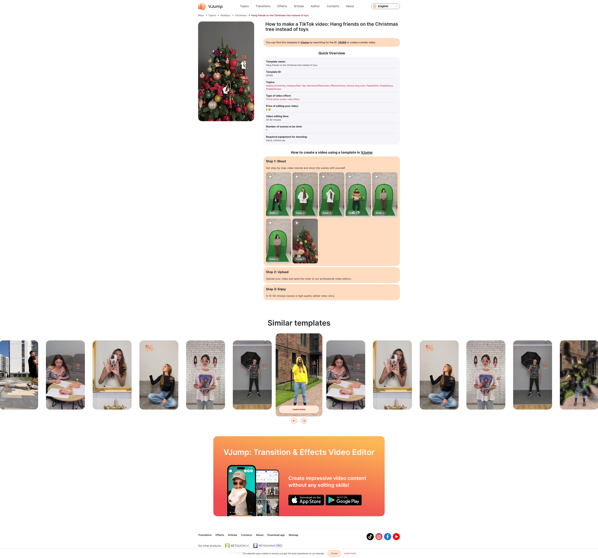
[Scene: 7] (305, 241)
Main (201, 15)
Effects (282, 6)
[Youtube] (396, 536)
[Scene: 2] (305, 194)
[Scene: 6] (278, 241)
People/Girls (372, 85)
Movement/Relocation (318, 85)
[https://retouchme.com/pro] (267, 545)
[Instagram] (378, 536)
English (383, 6)
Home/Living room (356, 85)
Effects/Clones (338, 85)
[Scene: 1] (278, 194)
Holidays (225, 15)
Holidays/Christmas (276, 85)
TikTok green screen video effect (283, 99)
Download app (276, 535)
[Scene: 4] (358, 194)
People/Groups (273, 89)
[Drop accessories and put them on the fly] (241, 490)
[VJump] (210, 6)
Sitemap (293, 535)
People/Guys (386, 85)
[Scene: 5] (384, 194)
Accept (334, 553)
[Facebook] (387, 536)
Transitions (263, 6)
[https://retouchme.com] (237, 545)
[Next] (304, 421)
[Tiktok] (370, 536)
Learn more (18, 402)
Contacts (333, 6)
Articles (299, 6)
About (350, 6)
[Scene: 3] (331, 194)
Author (315, 6)
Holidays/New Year (296, 85)
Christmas (241, 15)
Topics (244, 6)
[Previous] (294, 421)
